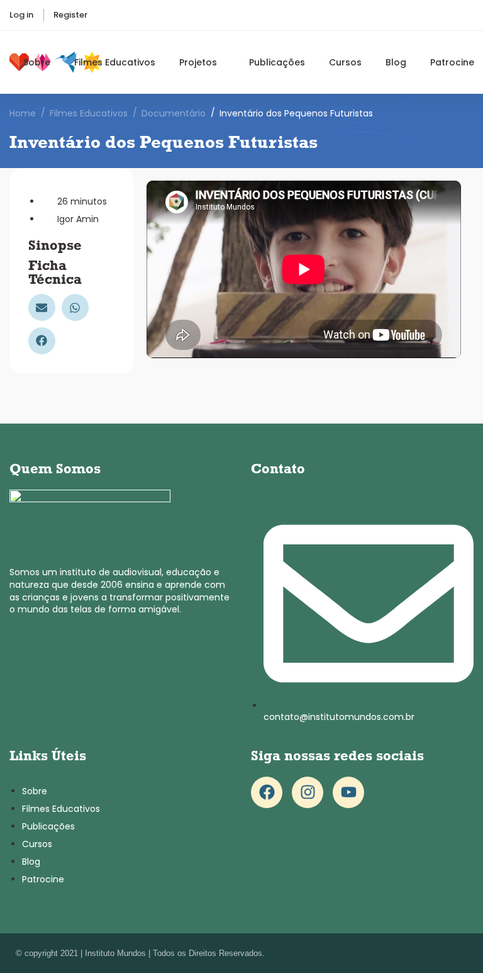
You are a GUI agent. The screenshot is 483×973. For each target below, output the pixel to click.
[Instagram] (307, 792)
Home (22, 113)
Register (70, 15)
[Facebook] (266, 792)
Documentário (174, 113)
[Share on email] (41, 307)
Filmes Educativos (89, 113)
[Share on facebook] (41, 340)
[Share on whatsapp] (75, 307)
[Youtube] (348, 792)
